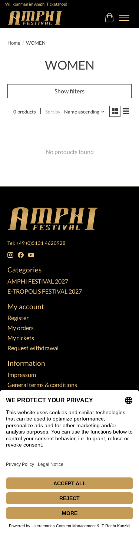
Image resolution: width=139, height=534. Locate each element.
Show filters (69, 91)
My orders (20, 327)
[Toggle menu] (124, 17)
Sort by (52, 112)
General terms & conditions (42, 384)
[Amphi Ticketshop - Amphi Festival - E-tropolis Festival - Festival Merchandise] (35, 17)
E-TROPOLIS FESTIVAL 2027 (44, 291)
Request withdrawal (33, 347)
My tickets (20, 337)
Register (18, 317)
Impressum (21, 374)
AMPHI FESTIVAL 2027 (37, 281)
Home (13, 43)
